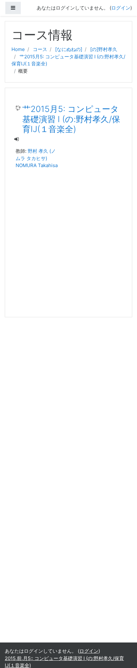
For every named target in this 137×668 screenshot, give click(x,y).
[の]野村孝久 (103, 49)
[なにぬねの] (68, 49)
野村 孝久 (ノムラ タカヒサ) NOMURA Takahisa (37, 158)
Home (18, 49)
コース (40, 49)
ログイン (120, 8)
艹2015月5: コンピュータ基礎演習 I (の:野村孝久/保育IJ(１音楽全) (71, 119)
